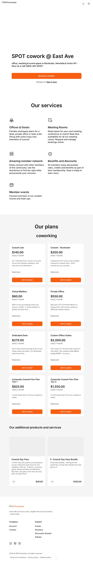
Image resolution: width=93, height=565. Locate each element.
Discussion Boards (43, 533)
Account (13, 526)
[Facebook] (10, 543)
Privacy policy (33, 557)
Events (38, 526)
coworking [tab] (46, 235)
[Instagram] (19, 543)
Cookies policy (45, 557)
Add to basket (27, 280)
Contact (12, 530)
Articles (38, 537)
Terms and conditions (18, 557)
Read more (16, 272)
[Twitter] (15, 543)
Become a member (47, 76)
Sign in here (51, 82)
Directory (39, 530)
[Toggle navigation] (88, 3)
